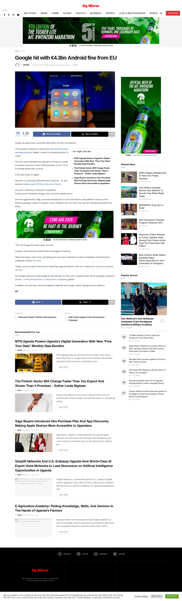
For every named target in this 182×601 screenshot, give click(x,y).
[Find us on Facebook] (4, 15)
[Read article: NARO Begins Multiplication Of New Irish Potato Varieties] (129, 177)
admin (26, 65)
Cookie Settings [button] (141, 596)
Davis (19, 390)
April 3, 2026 (29, 515)
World (153, 13)
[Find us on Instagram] (13, 15)
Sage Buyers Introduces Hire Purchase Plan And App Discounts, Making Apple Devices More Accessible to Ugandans (92, 180)
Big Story (30, 13)
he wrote (37, 261)
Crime (55, 13)
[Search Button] (161, 13)
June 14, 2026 (29, 430)
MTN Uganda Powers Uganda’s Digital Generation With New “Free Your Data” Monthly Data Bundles (92, 161)
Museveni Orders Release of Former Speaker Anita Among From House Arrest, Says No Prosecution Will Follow (152, 240)
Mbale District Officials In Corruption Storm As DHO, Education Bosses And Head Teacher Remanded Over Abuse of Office (147, 348)
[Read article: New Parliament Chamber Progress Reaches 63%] (129, 224)
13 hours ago (145, 181)
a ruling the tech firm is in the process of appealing (46, 280)
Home (17, 51)
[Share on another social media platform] (112, 134)
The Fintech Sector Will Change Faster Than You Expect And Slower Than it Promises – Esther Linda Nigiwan (92, 171)
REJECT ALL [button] (157, 596)
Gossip (67, 13)
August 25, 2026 (31, 350)
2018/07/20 (38, 65)
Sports (110, 13)
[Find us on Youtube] (18, 15)
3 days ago (144, 249)
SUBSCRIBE (173, 13)
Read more (64, 366)
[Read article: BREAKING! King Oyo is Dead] (129, 209)
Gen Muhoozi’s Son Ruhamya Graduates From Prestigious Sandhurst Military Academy (137, 321)
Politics (81, 13)
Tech (23, 51)
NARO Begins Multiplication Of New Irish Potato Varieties (153, 176)
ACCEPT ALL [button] (172, 596)
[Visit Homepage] (91, 5)
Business (95, 13)
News (44, 13)
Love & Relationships (132, 13)
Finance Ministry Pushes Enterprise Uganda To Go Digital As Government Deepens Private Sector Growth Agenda (148, 394)
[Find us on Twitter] (9, 15)
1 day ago (144, 211)
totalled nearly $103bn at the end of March (42, 184)
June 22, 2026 (29, 390)
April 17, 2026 (29, 475)
